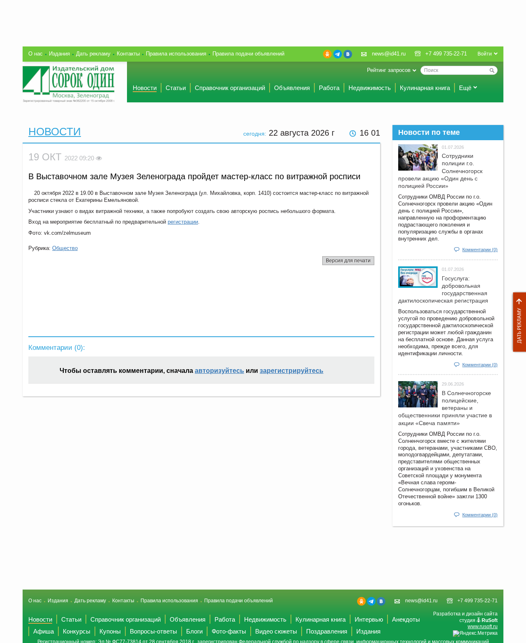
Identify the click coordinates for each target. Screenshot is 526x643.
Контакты (128, 54)
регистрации (183, 222)
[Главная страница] (69, 84)
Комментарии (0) (480, 249)
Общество (65, 248)
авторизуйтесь (219, 370)
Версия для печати (348, 261)
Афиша (43, 631)
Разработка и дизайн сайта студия (465, 620)
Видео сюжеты (276, 631)
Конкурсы (76, 631)
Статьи (176, 87)
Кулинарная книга (425, 87)
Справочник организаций (230, 87)
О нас (35, 54)
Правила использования (176, 54)
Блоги (194, 631)
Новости (145, 87)
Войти (485, 54)
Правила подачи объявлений (248, 54)
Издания (59, 54)
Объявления (292, 87)
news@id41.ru (389, 54)
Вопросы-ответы (153, 631)
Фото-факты (229, 631)
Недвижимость (369, 87)
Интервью (369, 619)
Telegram (337, 54)
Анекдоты (406, 619)
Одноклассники (327, 54)
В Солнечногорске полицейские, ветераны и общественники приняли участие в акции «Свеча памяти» (445, 408)
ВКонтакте (348, 54)
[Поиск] (491, 70)
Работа (329, 87)
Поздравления (326, 631)
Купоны (110, 631)
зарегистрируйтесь (291, 370)
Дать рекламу (517, 322)
